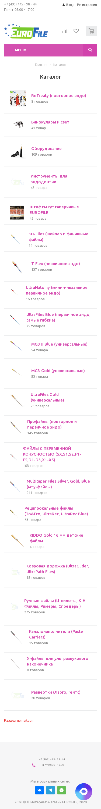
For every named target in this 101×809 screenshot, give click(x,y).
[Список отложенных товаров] (76, 32)
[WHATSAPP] (61, 790)
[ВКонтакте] (39, 790)
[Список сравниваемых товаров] (65, 33)
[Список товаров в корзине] (92, 35)
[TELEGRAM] (50, 790)
